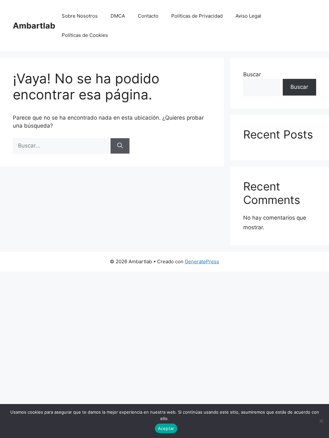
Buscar (252, 74)
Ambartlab (34, 25)
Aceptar (166, 428)
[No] (321, 421)
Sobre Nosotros (80, 16)
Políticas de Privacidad (197, 16)
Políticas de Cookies (85, 35)
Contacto (148, 16)
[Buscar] (120, 146)
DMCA (118, 16)
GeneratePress (202, 261)
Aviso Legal (248, 16)
